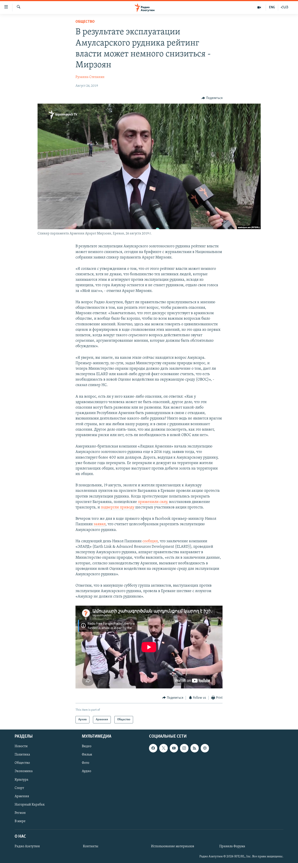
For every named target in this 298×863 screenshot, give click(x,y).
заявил (100, 524)
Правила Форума (232, 846)
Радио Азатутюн (27, 846)
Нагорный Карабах (30, 804)
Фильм (87, 755)
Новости (21, 746)
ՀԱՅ (284, 7)
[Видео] (259, 7)
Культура (21, 780)
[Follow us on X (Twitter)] (163, 748)
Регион (20, 813)
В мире (20, 821)
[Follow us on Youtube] (174, 748)
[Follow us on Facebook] (153, 748)
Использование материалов (172, 846)
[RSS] (194, 748)
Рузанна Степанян (89, 77)
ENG (272, 7)
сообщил (150, 541)
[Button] (212, 98)
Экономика (24, 771)
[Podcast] (205, 748)
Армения (22, 796)
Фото (85, 763)
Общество (85, 22)
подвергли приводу (118, 507)
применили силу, (153, 502)
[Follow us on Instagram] (184, 748)
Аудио (86, 771)
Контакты (90, 846)
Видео (86, 746)
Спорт (19, 788)
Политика (22, 755)
